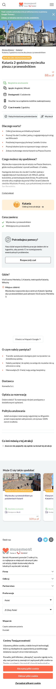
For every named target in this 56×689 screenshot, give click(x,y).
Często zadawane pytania (13, 626)
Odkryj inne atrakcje (31, 206)
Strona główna (8, 50)
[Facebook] (39, 540)
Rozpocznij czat (28, 260)
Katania (19, 50)
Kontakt (6, 630)
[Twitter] (45, 540)
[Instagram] (50, 540)
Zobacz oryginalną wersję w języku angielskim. (20, 17)
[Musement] (27, 4)
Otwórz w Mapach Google (27, 339)
